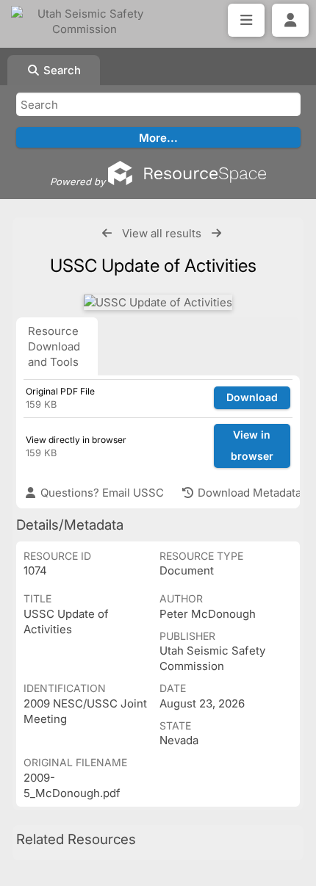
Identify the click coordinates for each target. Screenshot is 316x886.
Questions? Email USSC (100, 493)
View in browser (252, 445)
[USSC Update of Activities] (158, 302)
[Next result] (216, 233)
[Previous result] (107, 233)
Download (252, 397)
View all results (161, 233)
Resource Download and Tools (54, 346)
